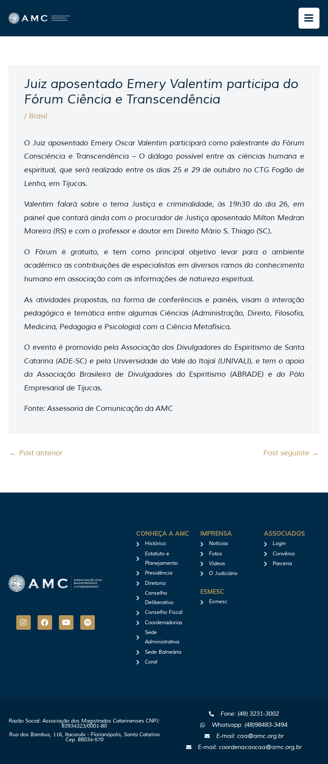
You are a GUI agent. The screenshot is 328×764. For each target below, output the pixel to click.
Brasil (38, 116)
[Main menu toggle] (309, 18)
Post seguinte (291, 452)
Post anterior (35, 452)
